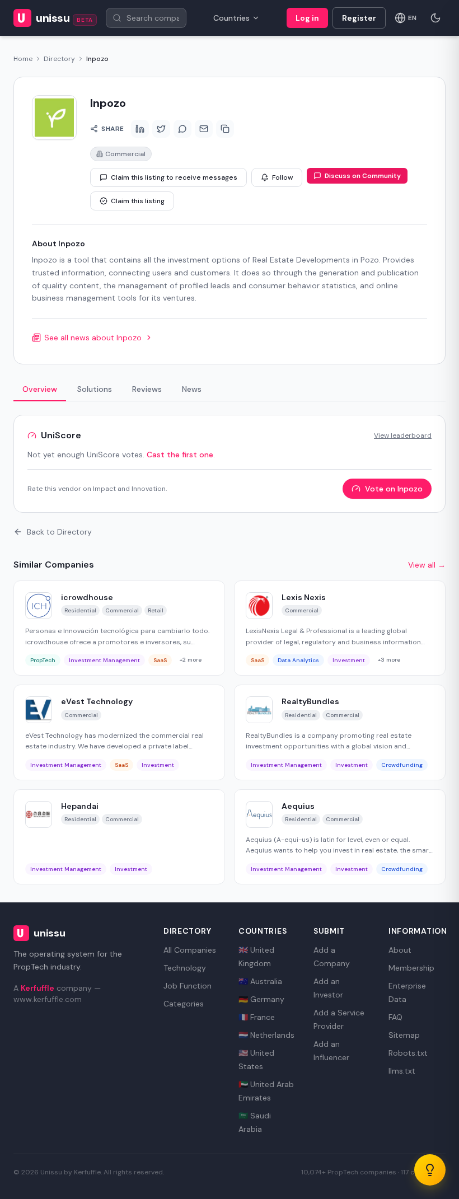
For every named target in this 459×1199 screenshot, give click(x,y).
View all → (427, 565)
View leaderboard (403, 435)
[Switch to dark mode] (435, 18)
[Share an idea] (430, 1170)
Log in (307, 18)
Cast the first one (180, 454)
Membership (411, 968)
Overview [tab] (39, 389)
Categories (183, 1004)
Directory (59, 58)
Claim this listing (138, 200)
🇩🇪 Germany (261, 999)
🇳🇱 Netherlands (266, 1035)
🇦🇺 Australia (260, 981)
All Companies (189, 950)
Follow (282, 177)
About (399, 950)
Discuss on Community (363, 175)
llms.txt (401, 1071)
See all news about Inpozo (93, 337)
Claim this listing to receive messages (174, 177)
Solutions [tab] (94, 389)
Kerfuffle (37, 988)
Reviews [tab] (147, 389)
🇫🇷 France (256, 1017)
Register (359, 18)
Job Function (187, 986)
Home (22, 58)
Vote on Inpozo (394, 489)
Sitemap (404, 1035)
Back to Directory (59, 532)
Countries (231, 18)
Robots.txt (408, 1053)
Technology (184, 968)
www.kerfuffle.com (47, 999)
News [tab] (192, 389)
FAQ (395, 1017)
